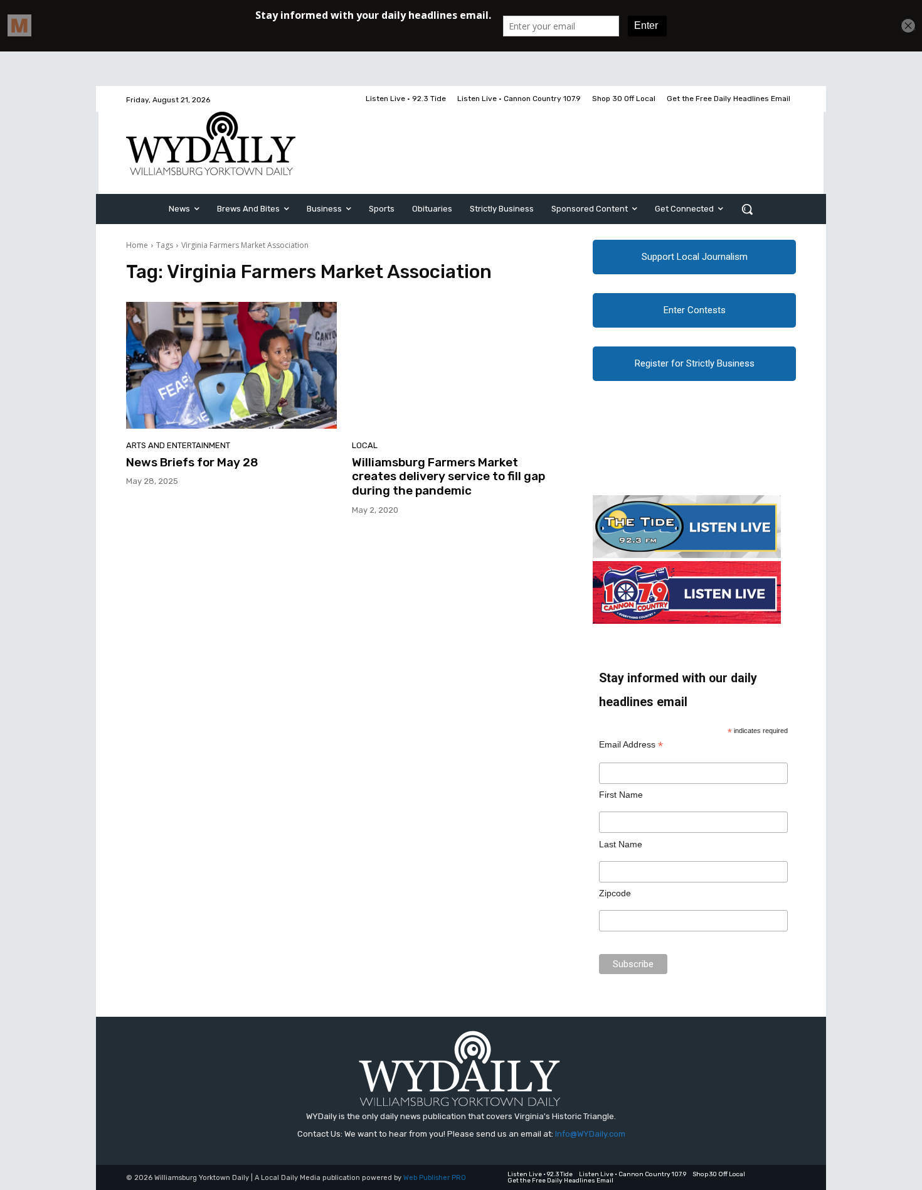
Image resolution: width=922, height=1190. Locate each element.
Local (365, 445)
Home (137, 245)
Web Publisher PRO (434, 1178)
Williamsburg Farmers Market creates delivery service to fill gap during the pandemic (448, 476)
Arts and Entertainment (178, 445)
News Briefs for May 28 (192, 462)
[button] (747, 209)
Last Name (620, 844)
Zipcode (615, 893)
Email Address (631, 745)
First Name (621, 795)
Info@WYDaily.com (590, 1134)
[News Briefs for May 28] (231, 365)
